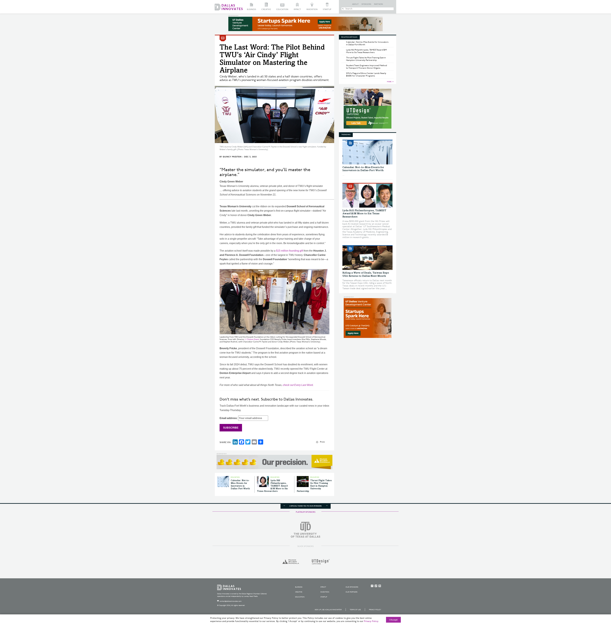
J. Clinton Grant (252, 339)
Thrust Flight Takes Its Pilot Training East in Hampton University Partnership (314, 486)
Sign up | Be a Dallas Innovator (328, 610)
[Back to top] (598, 604)
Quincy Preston (232, 157)
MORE (389, 82)
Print (322, 442)
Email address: (229, 418)
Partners (378, 4)
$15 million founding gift (289, 250)
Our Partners (351, 592)
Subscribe (231, 427)
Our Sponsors (352, 587)
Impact (297, 9)
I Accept (393, 619)
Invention (312, 9)
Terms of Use (355, 610)
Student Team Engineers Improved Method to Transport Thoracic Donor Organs (366, 66)
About (355, 4)
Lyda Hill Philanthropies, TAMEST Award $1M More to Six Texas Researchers (272, 486)
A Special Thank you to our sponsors (305, 506)
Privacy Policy (375, 610)
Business (251, 9)
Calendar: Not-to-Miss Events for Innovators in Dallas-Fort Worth (367, 43)
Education (282, 9)
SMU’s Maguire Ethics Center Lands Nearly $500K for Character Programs (366, 74)
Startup (327, 9)
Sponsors (366, 4)
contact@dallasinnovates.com (231, 601)
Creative (266, 9)
